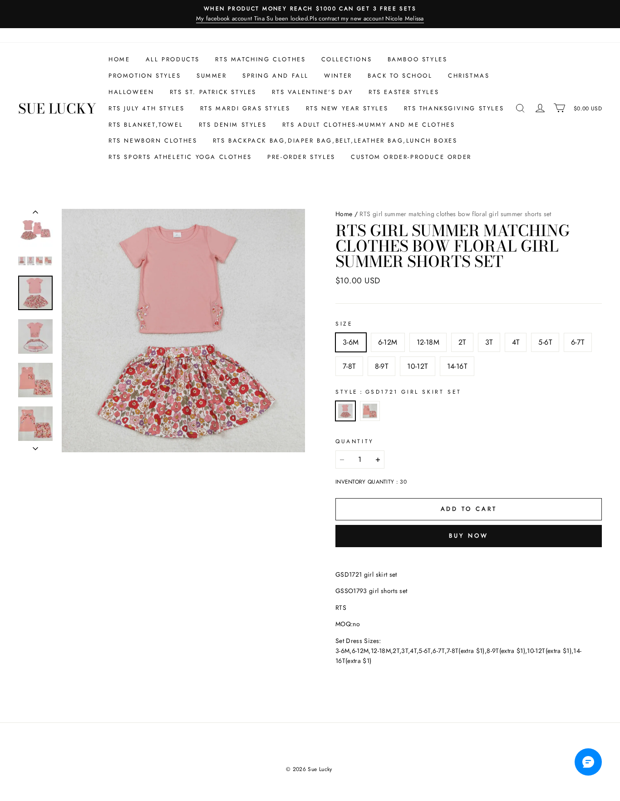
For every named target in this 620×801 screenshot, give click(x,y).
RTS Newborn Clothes (152, 140)
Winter (338, 75)
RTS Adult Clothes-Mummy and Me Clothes (368, 124)
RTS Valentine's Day (312, 92)
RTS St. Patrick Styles (213, 92)
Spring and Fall (275, 75)
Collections (346, 59)
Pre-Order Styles (301, 157)
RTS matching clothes (260, 59)
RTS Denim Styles (233, 124)
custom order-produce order (411, 157)
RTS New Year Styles (347, 108)
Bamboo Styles (418, 59)
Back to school (400, 75)
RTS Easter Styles (404, 92)
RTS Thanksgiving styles (454, 108)
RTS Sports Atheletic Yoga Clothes (180, 157)
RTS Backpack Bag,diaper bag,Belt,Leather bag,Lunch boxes (335, 140)
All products (173, 59)
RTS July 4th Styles (146, 108)
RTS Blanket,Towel (145, 124)
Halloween (131, 92)
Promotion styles (144, 75)
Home (119, 59)
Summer (212, 75)
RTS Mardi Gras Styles (245, 108)
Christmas (468, 75)
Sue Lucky (57, 108)
